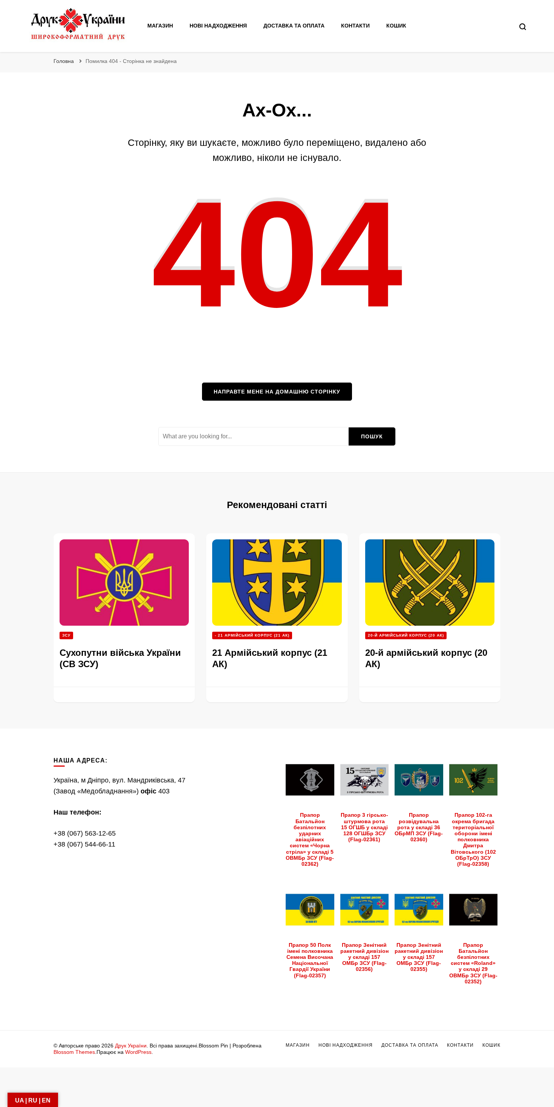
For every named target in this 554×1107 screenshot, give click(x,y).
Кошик (396, 26)
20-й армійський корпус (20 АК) (406, 635)
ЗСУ (66, 635)
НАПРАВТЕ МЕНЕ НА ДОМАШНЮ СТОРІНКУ (277, 392)
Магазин (160, 26)
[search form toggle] (522, 26)
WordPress (138, 1052)
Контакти (355, 26)
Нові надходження (218, 26)
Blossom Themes (74, 1052)
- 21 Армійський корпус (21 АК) (252, 635)
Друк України (131, 1046)
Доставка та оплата (293, 26)
